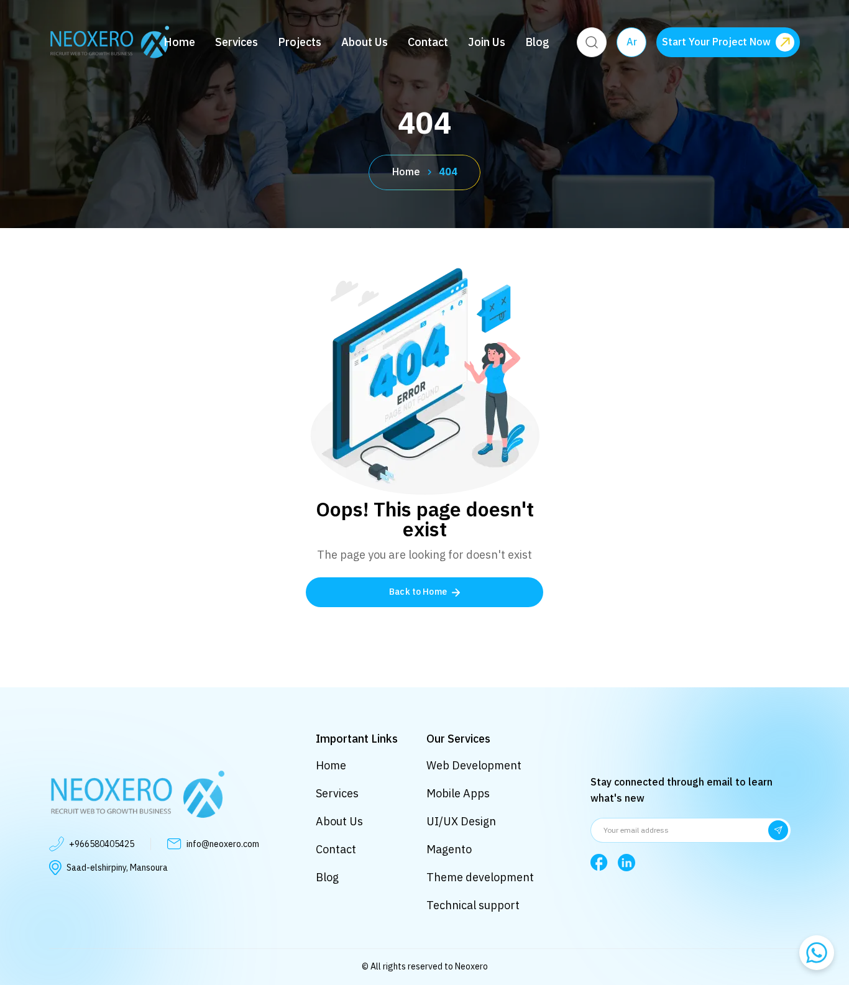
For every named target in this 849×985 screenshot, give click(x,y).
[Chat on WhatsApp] (816, 952)
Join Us (486, 42)
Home (179, 42)
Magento (449, 849)
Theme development (480, 877)
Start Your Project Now (716, 42)
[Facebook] (599, 862)
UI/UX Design (461, 821)
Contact (428, 42)
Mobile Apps (458, 793)
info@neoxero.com (222, 844)
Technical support (473, 905)
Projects (299, 42)
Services (236, 42)
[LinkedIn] (626, 862)
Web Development (473, 765)
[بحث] (592, 42)
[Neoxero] (109, 42)
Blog (537, 42)
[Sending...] (778, 830)
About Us (364, 42)
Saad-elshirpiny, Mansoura (117, 867)
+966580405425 (101, 844)
